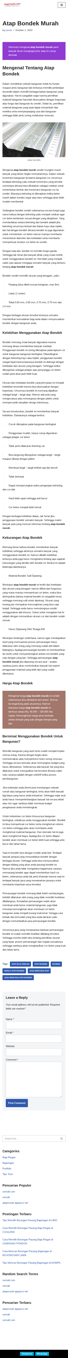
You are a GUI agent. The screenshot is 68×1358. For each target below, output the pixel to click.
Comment (12, 1059)
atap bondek (40, 964)
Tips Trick (7, 1174)
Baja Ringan (9, 1157)
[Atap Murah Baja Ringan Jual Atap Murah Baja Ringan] (12, 5)
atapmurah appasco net (15, 1202)
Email (10, 1032)
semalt (6, 1197)
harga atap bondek (14, 971)
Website (10, 1046)
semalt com (8, 1191)
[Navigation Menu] (62, 5)
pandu (9, 30)
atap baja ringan (20, 964)
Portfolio (6, 1168)
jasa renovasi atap (39, 971)
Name (10, 1019)
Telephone (27, 1354)
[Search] (62, 1138)
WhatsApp (42, 1354)
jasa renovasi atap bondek (18, 978)
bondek (56, 964)
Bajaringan (8, 1163)
